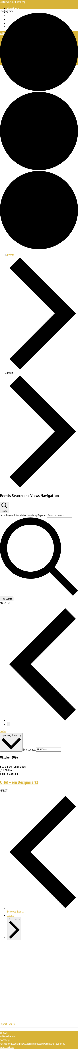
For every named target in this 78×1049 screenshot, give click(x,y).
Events (10, 255)
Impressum (37, 1043)
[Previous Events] (42, 720)
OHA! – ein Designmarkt (19, 782)
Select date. (29, 749)
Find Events (6, 598)
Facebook (5, 1043)
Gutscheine (13, 8)
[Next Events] (8, 724)
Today (3, 731)
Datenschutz (50, 1043)
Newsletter (26, 1043)
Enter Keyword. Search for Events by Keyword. (23, 515)
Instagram (15, 1043)
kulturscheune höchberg (12, 2)
